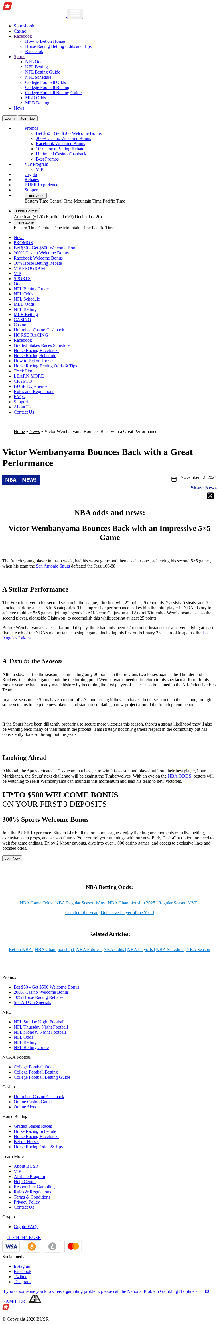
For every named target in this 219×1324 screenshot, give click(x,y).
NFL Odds (34, 61)
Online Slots (25, 1106)
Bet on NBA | (21, 949)
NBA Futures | (89, 949)
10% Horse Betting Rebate (60, 148)
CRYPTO (23, 381)
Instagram (22, 1266)
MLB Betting (37, 102)
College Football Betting (47, 87)
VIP (39, 169)
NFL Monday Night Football (40, 1032)
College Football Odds (45, 82)
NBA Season (198, 949)
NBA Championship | (55, 949)
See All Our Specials (32, 1002)
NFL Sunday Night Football (39, 1021)
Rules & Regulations (32, 1191)
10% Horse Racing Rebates (38, 997)
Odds (18, 283)
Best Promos (47, 159)
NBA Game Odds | (37, 902)
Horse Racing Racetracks (36, 350)
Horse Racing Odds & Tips (38, 1146)
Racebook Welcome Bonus (60, 143)
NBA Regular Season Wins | (81, 902)
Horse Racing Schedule (35, 355)
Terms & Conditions (32, 1197)
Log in (10, 118)
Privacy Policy (27, 1202)
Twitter (20, 1276)
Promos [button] (31, 128)
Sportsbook (24, 25)
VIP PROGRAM (29, 268)
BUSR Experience (41, 184)
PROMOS (23, 242)
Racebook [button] (23, 36)
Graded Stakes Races (33, 1126)
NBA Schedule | (170, 949)
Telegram (22, 1281)
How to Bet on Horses (45, 41)
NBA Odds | (115, 949)
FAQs (19, 396)
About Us (22, 406)
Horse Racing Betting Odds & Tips (45, 365)
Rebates (32, 179)
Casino (20, 31)
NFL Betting (36, 66)
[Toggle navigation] (75, 14)
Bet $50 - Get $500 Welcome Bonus (69, 133)
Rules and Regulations (34, 391)
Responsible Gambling (34, 1186)
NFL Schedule (38, 77)
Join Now (27, 118)
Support (32, 189)
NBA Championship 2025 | (132, 902)
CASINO (22, 319)
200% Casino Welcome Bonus (63, 138)
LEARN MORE (29, 376)
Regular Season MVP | (178, 902)
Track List (23, 371)
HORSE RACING (31, 335)
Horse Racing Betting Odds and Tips (58, 46)
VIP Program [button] (36, 164)
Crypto (31, 174)
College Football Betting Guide (53, 92)
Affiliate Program (29, 1176)
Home (19, 431)
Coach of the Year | (82, 912)
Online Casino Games (33, 1101)
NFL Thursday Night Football (41, 1027)
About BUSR (26, 1166)
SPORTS (22, 278)
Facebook (22, 1271)
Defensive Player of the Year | (127, 912)
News (19, 108)
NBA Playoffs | (141, 949)
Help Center (25, 1181)
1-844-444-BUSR (24, 1237)
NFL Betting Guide (42, 72)
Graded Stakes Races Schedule (42, 345)
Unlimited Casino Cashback (61, 153)
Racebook (34, 51)
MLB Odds (35, 97)
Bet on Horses (26, 1141)
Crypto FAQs (26, 1226)
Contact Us (24, 412)
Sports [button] (19, 56)
